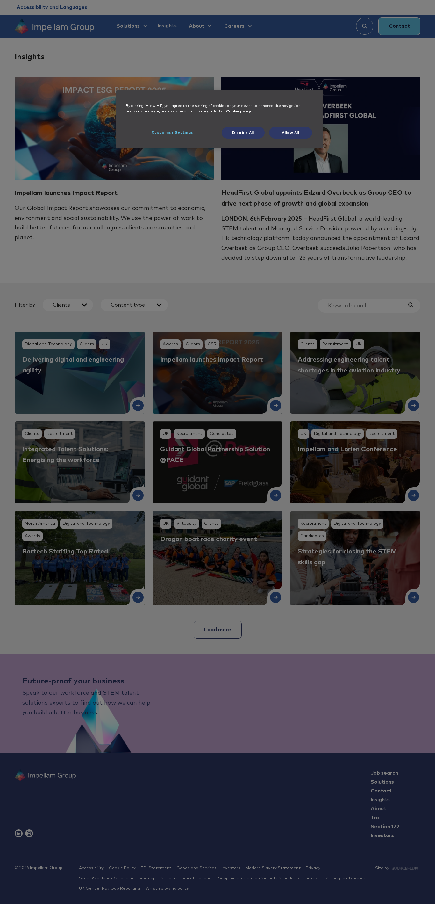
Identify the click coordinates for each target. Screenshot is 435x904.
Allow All (290, 132)
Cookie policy (238, 111)
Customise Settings (172, 132)
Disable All (243, 132)
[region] (219, 119)
